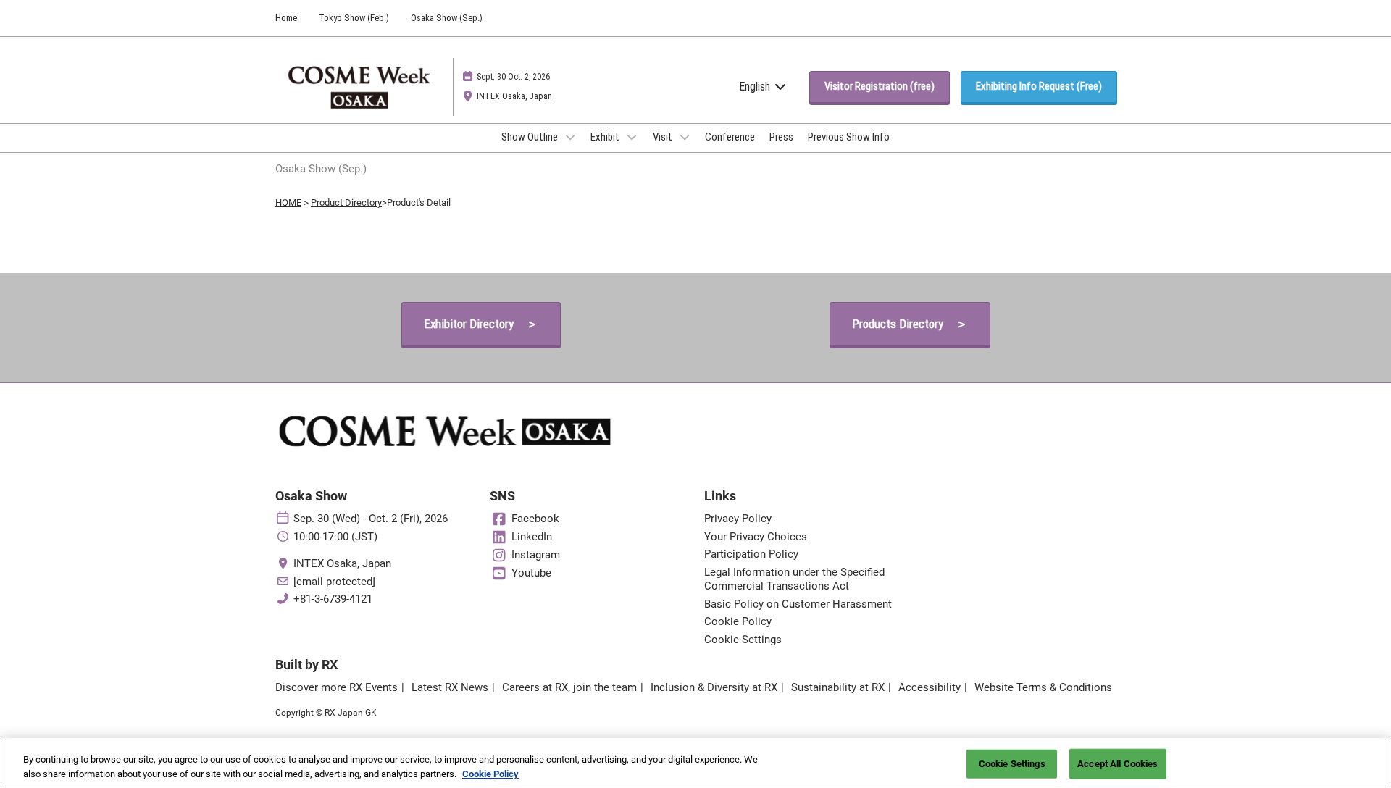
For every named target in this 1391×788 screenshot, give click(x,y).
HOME (288, 202)
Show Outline (530, 136)
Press (781, 136)
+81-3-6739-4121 (332, 598)
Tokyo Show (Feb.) (354, 17)
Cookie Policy (490, 773)
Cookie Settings (1012, 763)
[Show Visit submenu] (684, 137)
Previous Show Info (849, 136)
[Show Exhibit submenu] (631, 137)
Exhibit (606, 136)
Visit (663, 136)
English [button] (756, 86)
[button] (879, 87)
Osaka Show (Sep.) (447, 17)
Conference (730, 136)
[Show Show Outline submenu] (570, 137)
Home (286, 17)
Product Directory (346, 202)
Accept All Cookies (1117, 763)
